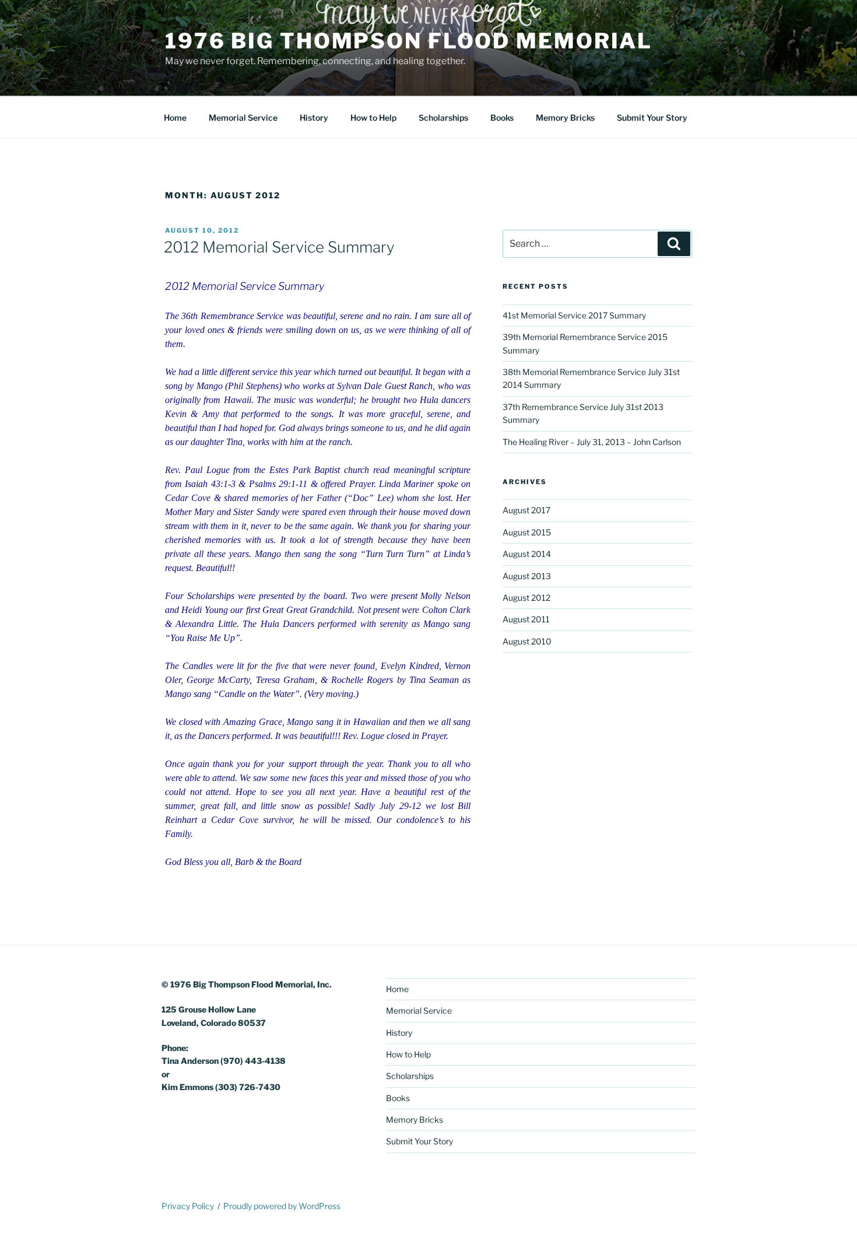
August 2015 (527, 532)
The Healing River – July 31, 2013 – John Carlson (592, 442)
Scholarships (443, 117)
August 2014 (527, 554)
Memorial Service (243, 117)
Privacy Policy (187, 1206)
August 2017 (526, 510)
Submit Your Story (652, 117)
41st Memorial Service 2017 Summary (574, 315)
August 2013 (527, 576)
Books (502, 117)
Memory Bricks (565, 117)
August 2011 (526, 619)
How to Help (373, 117)
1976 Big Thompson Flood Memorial (408, 41)
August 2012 (526, 598)
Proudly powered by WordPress (281, 1206)
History (314, 117)
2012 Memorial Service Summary (279, 247)
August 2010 (527, 641)
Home (175, 117)
